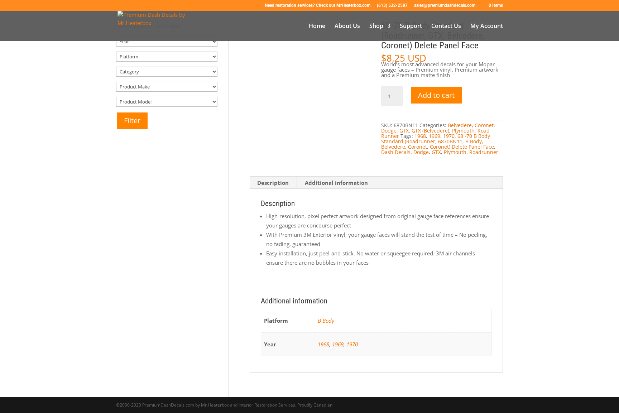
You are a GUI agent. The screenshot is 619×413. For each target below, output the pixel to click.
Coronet (484, 125)
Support (411, 26)
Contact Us (446, 26)
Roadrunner (483, 152)
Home (317, 26)
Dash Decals (396, 152)
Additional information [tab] (336, 182)
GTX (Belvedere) (430, 130)
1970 (449, 136)
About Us (347, 26)
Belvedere (460, 125)
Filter (132, 120)
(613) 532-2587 (392, 5)
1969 (434, 136)
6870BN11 (450, 141)
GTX (404, 130)
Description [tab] (273, 182)
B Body (473, 141)
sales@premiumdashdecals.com (444, 5)
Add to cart (436, 95)
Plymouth (463, 130)
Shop (376, 26)
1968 (420, 136)
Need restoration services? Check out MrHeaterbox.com (317, 5)
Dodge (389, 130)
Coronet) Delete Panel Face (462, 146)
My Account (486, 26)
